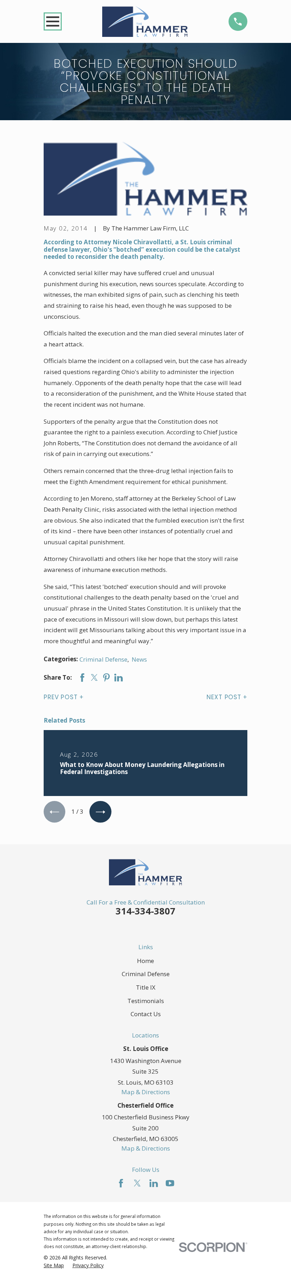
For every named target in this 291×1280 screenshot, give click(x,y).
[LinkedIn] (153, 1183)
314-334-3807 (145, 911)
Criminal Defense (103, 659)
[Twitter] (137, 1183)
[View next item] (100, 812)
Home (145, 961)
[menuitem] (54, 1265)
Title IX (145, 987)
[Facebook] (121, 1183)
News (139, 659)
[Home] (145, 21)
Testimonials (145, 1001)
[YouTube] (170, 1183)
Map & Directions (145, 1092)
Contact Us (146, 1014)
